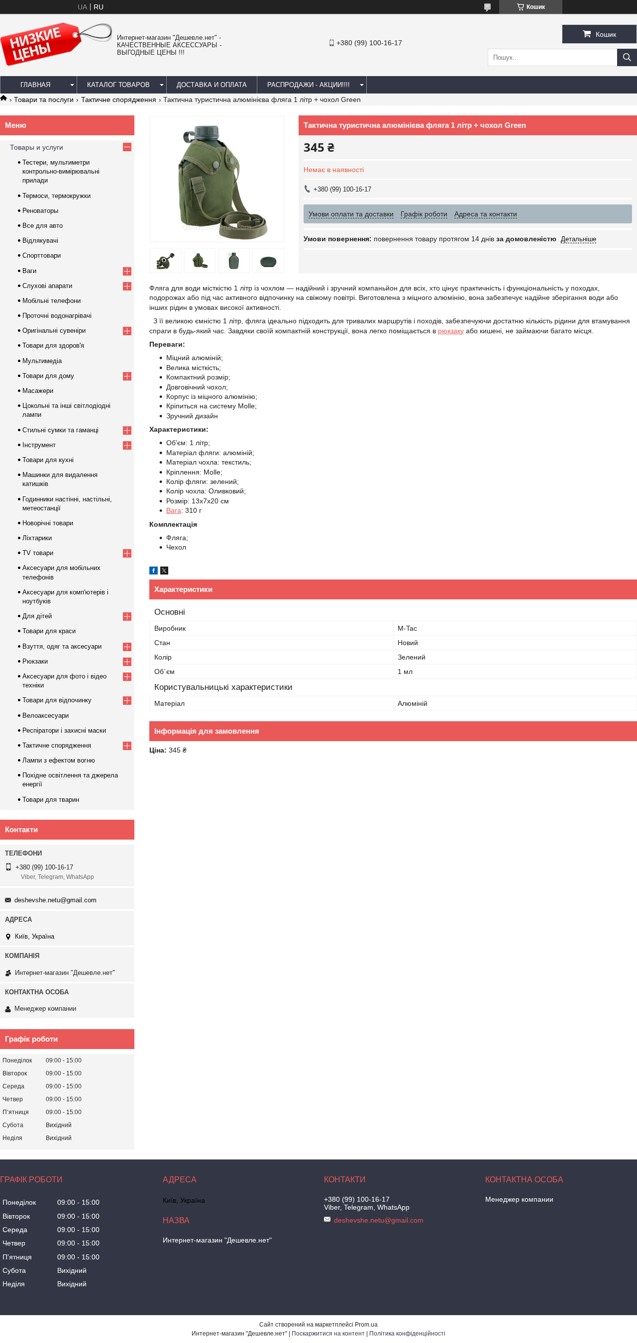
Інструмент (39, 445)
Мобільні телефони (51, 300)
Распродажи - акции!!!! (308, 85)
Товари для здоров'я (53, 345)
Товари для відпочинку (57, 700)
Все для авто (42, 225)
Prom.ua (366, 1324)
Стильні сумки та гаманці (60, 430)
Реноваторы (40, 210)
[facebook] (153, 572)
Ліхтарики (37, 538)
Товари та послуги (44, 99)
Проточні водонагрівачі (57, 315)
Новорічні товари (47, 523)
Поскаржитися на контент (328, 1333)
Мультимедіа (42, 361)
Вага (173, 510)
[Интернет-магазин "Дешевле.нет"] (56, 64)
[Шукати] (627, 57)
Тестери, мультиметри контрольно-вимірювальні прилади (61, 171)
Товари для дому (48, 376)
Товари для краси (49, 631)
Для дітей (37, 616)
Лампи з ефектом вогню (58, 760)
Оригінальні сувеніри (54, 330)
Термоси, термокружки (56, 195)
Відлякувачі (40, 240)
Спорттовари (41, 255)
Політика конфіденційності (407, 1333)
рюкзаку (451, 331)
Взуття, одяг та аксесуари (62, 646)
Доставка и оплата (212, 85)
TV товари (37, 553)
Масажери (37, 390)
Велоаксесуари (45, 715)
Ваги (29, 271)
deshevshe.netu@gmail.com (55, 900)
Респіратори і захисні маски (64, 730)
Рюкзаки (35, 661)
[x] (164, 572)
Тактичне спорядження (118, 99)
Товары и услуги (36, 147)
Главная (35, 85)
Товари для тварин (50, 799)
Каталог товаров (118, 85)
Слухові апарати (47, 285)
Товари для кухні (48, 460)
